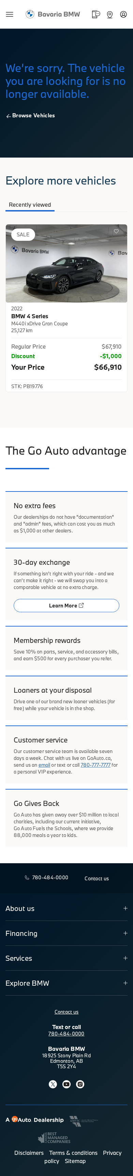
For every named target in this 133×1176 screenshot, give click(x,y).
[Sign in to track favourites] (118, 233)
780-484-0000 (66, 1033)
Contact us (67, 1012)
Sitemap (75, 1160)
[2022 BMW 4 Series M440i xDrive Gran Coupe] (66, 263)
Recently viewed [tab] (30, 204)
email (44, 765)
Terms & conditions (73, 1152)
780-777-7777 (96, 765)
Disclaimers (29, 1152)
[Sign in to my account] (123, 14)
